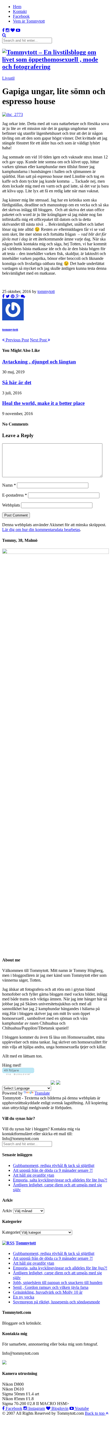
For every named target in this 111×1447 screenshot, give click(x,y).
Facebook (21, 16)
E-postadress (14, 495)
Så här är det (16, 382)
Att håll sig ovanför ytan (33, 1175)
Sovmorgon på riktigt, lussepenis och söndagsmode (56, 1302)
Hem (17, 6)
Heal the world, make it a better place (43, 403)
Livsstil (8, 78)
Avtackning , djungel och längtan (39, 362)
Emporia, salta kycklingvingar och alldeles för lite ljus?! (60, 1180)
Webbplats (11, 505)
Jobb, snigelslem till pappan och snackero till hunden (57, 1282)
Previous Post (17, 340)
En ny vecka (23, 1297)
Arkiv (7, 1210)
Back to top (95, 1413)
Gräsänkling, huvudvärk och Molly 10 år (47, 1292)
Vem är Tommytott (29, 21)
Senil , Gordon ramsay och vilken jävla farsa (50, 1287)
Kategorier (11, 1232)
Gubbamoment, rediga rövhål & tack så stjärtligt (53, 1165)
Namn (9, 485)
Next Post (39, 340)
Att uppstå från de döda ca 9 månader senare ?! (53, 1170)
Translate (42, 1093)
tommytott (46, 291)
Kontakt (20, 11)
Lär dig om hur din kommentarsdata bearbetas (41, 529)
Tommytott (26, 1243)
